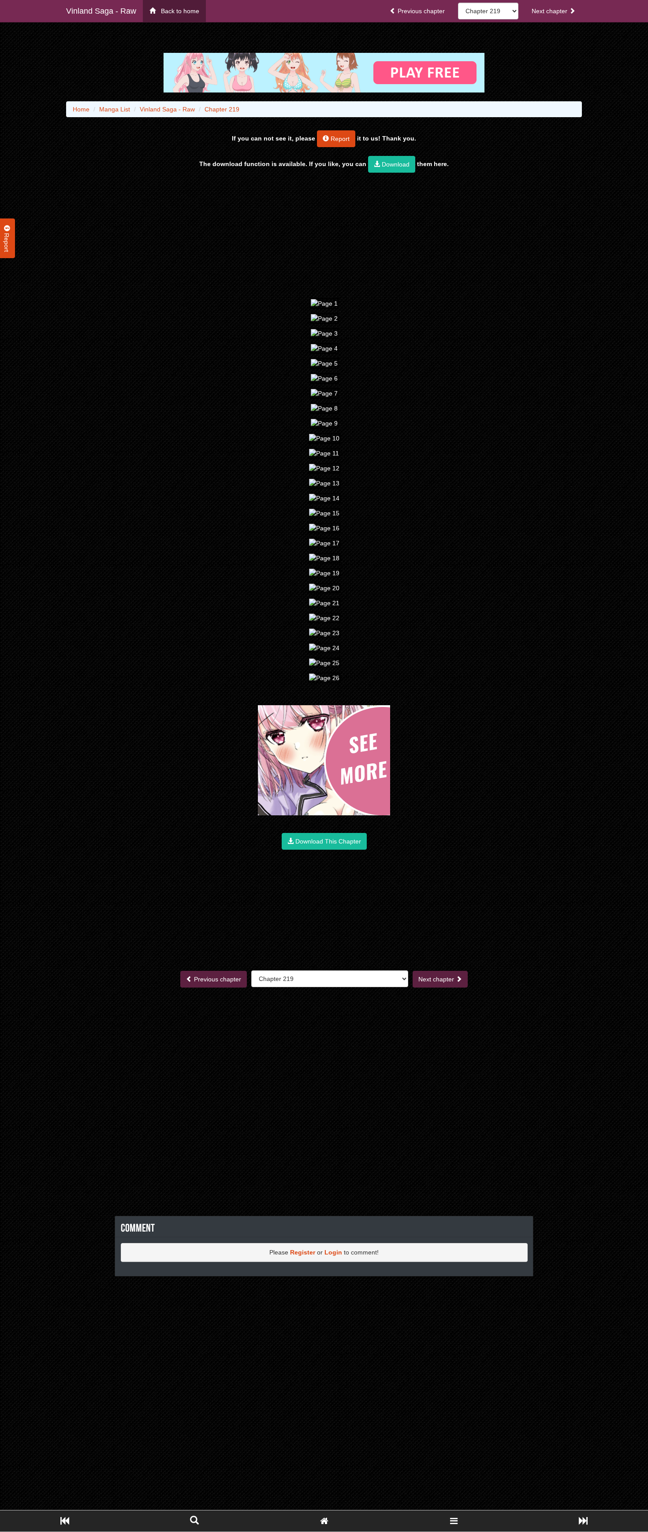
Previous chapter (420, 11)
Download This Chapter (327, 841)
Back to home (177, 11)
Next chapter (550, 11)
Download (395, 164)
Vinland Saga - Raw (101, 11)
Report (339, 138)
